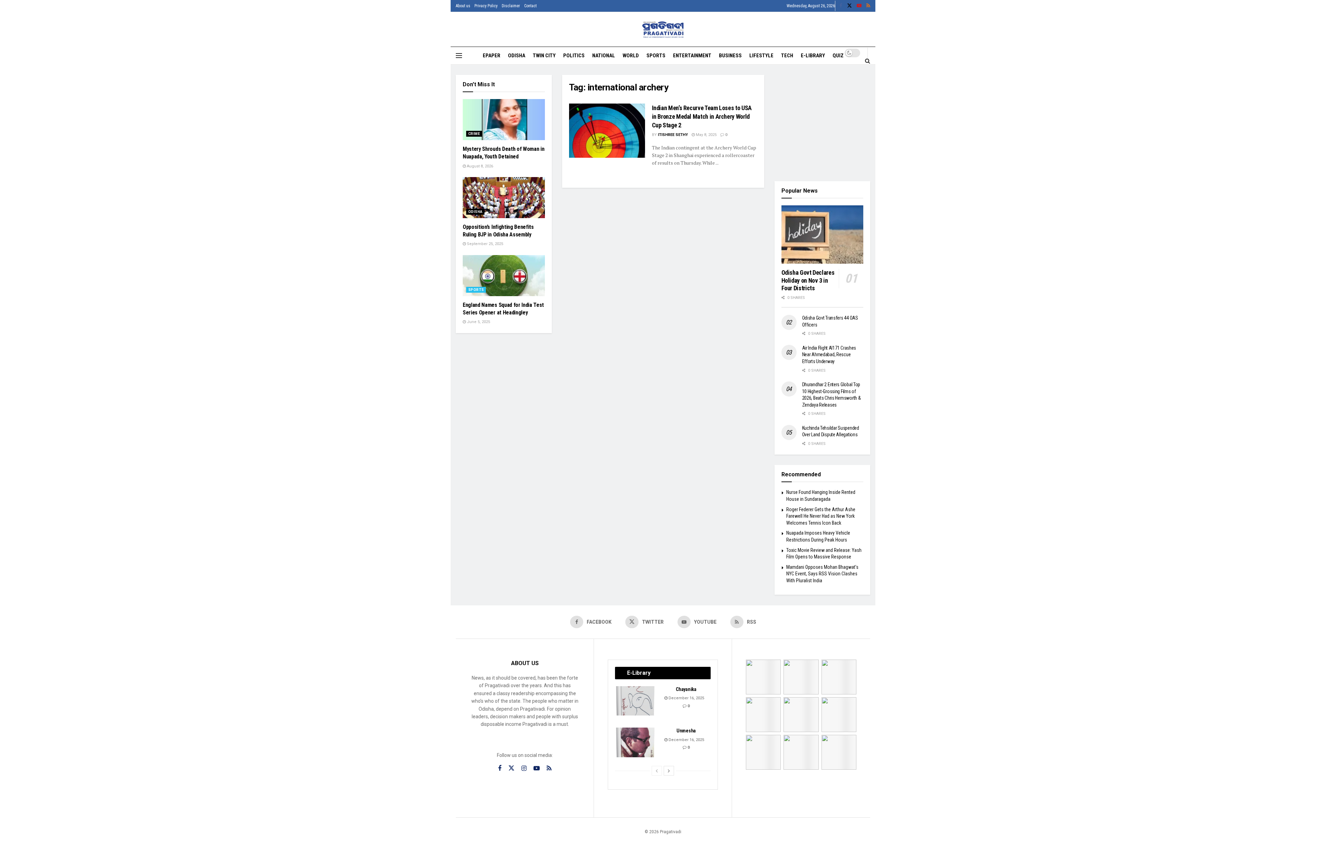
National (603, 55)
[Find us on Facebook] (840, 6)
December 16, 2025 (685, 698)
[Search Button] (867, 61)
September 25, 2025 (484, 244)
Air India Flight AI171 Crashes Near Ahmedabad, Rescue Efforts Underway (829, 354)
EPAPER (491, 55)
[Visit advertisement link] (823, 123)
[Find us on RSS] (868, 6)
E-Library (813, 55)
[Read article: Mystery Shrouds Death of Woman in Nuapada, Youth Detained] (504, 119)
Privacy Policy (486, 5)
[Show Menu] (459, 55)
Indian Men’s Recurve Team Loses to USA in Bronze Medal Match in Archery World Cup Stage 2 (702, 116)
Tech (787, 55)
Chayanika (686, 689)
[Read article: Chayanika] (635, 701)
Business (730, 55)
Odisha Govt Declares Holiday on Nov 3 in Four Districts (808, 280)
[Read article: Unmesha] (635, 742)
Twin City (544, 55)
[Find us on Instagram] (524, 768)
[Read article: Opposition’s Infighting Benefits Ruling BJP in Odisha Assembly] (504, 197)
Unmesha (686, 730)
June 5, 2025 (478, 322)
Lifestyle (761, 55)
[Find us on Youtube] (859, 6)
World (631, 55)
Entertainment (692, 55)
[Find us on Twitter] (849, 6)
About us (463, 5)
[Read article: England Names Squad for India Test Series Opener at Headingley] (504, 275)
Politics (574, 55)
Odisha (516, 55)
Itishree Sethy (673, 135)
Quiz (838, 55)
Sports (655, 55)
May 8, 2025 (706, 135)
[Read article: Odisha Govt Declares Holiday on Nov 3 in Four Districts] (822, 234)
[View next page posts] (669, 771)
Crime (474, 134)
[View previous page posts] (657, 771)
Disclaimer (511, 5)
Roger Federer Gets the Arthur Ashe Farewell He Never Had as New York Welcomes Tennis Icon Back (820, 516)
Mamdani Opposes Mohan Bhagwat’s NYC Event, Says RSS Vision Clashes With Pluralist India (822, 573)
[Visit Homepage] (663, 29)
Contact (530, 5)
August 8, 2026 (479, 166)
